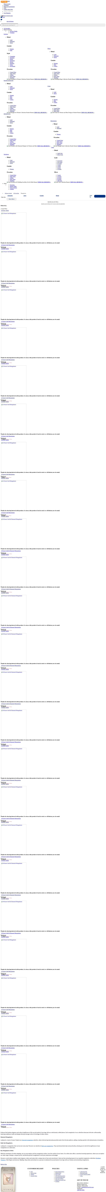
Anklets (12, 189)
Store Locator (7, 4)
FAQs (31, 1171)
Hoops (11, 62)
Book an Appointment (9, 6)
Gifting (11, 75)
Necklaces (6, 154)
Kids (11, 50)
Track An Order (33, 1173)
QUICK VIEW (5, 210)
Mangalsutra (54, 121)
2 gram (59, 166)
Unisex (55, 66)
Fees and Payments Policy (60, 1177)
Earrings (6, 34)
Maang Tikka (13, 186)
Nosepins (12, 185)
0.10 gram (59, 160)
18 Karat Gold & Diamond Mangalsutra (11, 551)
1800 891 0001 (81, 1190)
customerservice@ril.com (87, 1187)
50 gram (59, 179)
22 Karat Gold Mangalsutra (8, 245)
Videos (81, 1175)
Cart (3, 16)
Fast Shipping (7, 13)
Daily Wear (13, 73)
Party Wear (12, 76)
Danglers (12, 58)
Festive (55, 75)
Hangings (12, 60)
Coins (52, 147)
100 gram (59, 180)
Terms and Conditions (59, 1178)
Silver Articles (13, 187)
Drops (11, 59)
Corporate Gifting (33, 1175)
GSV (5, 8)
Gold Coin (59, 153)
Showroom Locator (83, 1173)
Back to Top (4, 1164)
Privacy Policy (58, 1174)
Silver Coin (60, 154)
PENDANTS (7, 114)
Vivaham (12, 32)
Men (55, 64)
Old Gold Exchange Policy (60, 1175)
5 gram (59, 167)
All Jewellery (7, 28)
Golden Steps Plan (8, 9)
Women (12, 49)
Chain (48, 86)
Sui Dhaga (12, 66)
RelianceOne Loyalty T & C (60, 1180)
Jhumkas (12, 63)
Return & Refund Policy (59, 1171)
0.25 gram (59, 162)
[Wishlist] (1, 19)
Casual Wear (13, 72)
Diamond (12, 41)
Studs (11, 64)
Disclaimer (57, 1181)
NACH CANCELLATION (85, 1174)
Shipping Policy (58, 1173)
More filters (11, 199)
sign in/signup (10, 21)
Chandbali (12, 56)
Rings (49, 48)
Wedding (12, 77)
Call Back (6, 5)
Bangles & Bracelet (8, 80)
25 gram (59, 178)
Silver (11, 43)
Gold (11, 40)
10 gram (59, 169)
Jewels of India (13, 31)
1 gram (59, 165)
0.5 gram (59, 163)
